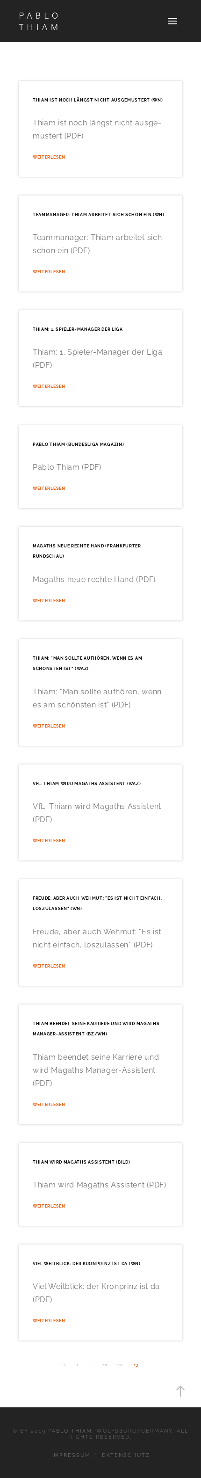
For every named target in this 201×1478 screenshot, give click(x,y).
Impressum (71, 1455)
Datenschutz (126, 1455)
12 (120, 1364)
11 (105, 1364)
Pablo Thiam (70, 1431)
